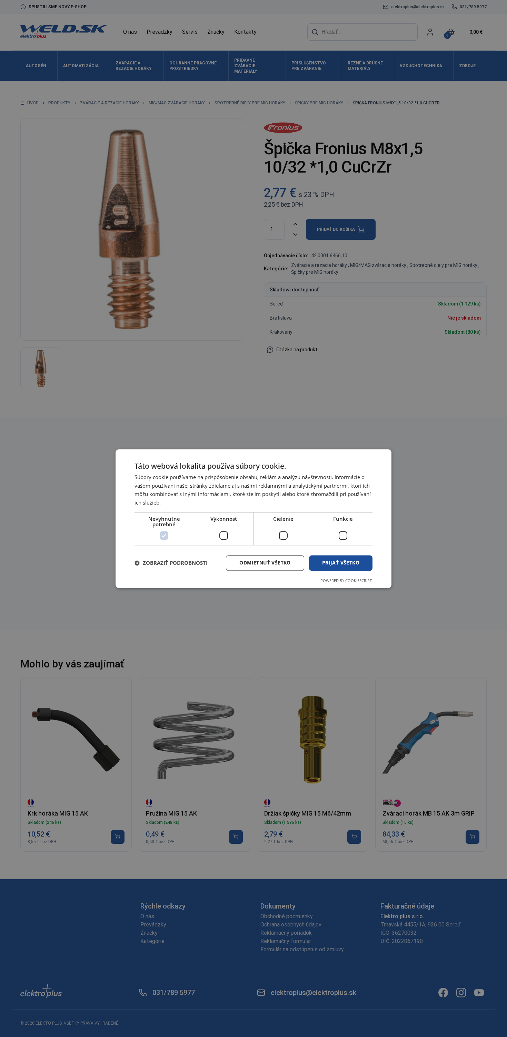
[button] (171, 563)
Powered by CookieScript (346, 580)
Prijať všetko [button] (340, 562)
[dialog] (253, 518)
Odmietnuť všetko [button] (264, 562)
